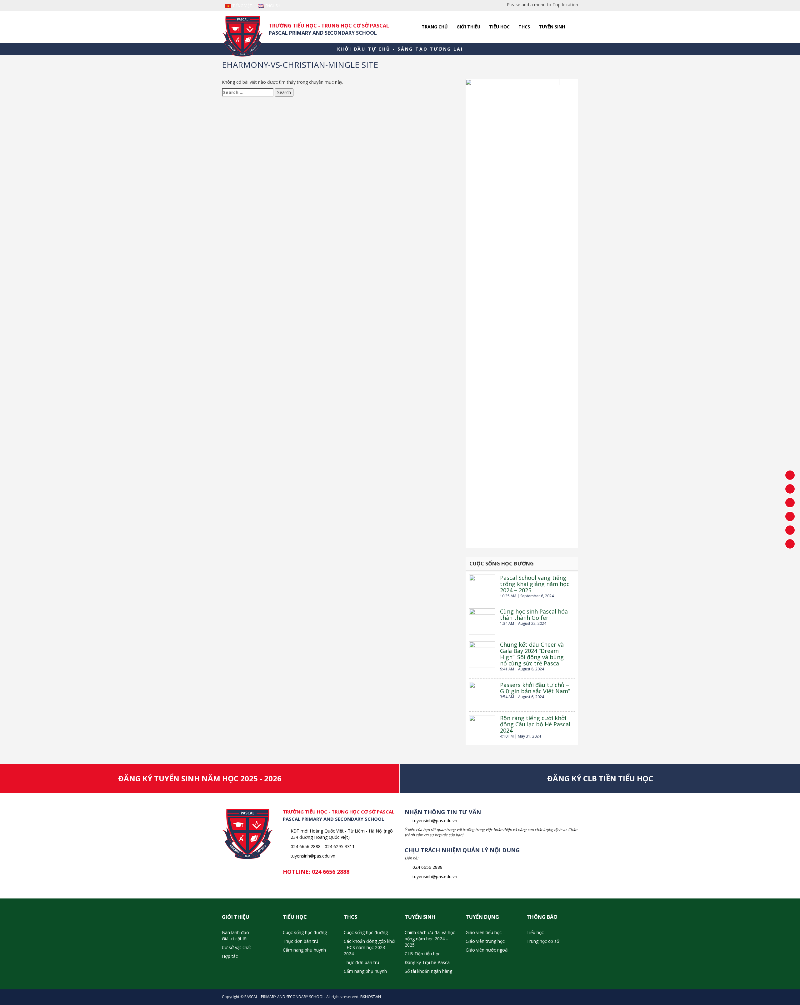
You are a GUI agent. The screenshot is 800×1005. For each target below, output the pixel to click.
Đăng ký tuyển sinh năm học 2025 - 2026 (200, 778)
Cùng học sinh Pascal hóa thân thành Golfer (534, 614)
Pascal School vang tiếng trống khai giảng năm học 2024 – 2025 (534, 584)
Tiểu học (499, 27)
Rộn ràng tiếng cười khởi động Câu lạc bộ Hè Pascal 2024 (535, 724)
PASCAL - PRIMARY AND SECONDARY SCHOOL (284, 996)
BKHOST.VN (370, 996)
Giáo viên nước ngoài (487, 950)
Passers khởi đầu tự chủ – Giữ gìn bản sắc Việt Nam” (535, 688)
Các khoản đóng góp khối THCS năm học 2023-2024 (369, 947)
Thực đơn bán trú (300, 941)
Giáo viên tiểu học (484, 932)
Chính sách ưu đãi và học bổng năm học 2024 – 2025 (430, 938)
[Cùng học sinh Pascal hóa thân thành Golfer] (482, 621)
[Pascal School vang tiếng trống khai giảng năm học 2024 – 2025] (482, 588)
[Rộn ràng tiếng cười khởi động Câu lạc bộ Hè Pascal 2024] (482, 728)
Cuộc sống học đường (305, 932)
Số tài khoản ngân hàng (428, 971)
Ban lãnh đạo (235, 932)
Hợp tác (230, 956)
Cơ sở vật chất (236, 947)
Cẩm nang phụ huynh (304, 950)
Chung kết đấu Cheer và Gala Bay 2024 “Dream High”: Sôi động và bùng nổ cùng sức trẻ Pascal (532, 654)
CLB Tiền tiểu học (422, 954)
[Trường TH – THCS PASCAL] (242, 36)
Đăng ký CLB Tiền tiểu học (600, 778)
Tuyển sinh (552, 27)
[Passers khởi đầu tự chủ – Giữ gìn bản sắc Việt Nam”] (482, 695)
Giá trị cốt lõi (235, 939)
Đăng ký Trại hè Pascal (428, 962)
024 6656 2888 (330, 871)
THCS (524, 27)
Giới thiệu (468, 27)
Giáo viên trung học (485, 941)
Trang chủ (435, 27)
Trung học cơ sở (543, 941)
